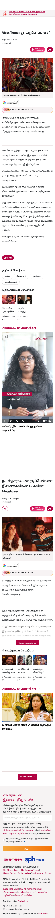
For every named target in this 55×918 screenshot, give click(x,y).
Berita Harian (24, 873)
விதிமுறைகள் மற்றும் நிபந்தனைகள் (18, 830)
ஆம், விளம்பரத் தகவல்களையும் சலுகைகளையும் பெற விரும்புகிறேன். (27, 840)
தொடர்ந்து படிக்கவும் (27, 642)
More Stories (27, 776)
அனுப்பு (27, 848)
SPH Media (43, 913)
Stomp (48, 873)
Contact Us (23, 901)
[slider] (27, 417)
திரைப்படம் (21, 276)
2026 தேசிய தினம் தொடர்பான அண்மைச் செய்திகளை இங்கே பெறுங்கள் (27, 13)
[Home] (34, 859)
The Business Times (30, 870)
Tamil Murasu (37, 873)
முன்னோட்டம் (11, 282)
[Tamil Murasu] (12, 859)
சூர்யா (7, 276)
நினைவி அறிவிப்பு (23, 895)
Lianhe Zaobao (9, 873)
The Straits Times (11, 870)
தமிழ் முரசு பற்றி (11, 889)
